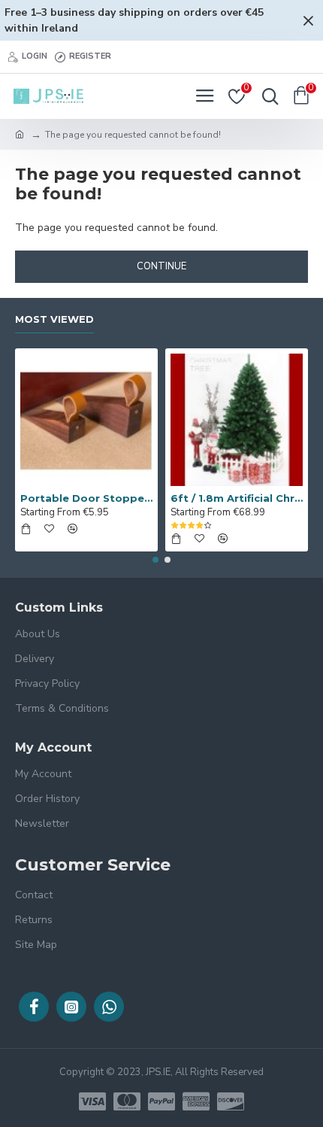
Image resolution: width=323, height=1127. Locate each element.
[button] (155, 560)
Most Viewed (54, 319)
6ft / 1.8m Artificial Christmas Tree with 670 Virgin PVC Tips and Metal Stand (237, 498)
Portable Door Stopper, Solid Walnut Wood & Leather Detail (86, 498)
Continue (161, 266)
